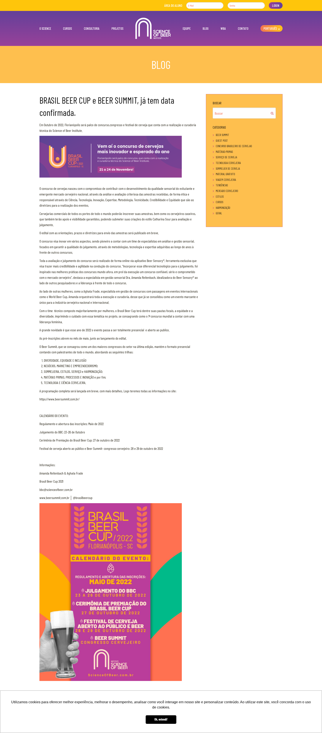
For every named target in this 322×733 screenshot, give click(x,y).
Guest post (222, 140)
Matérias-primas (224, 152)
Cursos (67, 28)
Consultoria (91, 28)
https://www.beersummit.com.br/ (59, 399)
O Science (45, 28)
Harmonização (223, 207)
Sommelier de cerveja (228, 168)
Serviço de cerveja (226, 157)
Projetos (117, 28)
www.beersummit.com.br (54, 498)
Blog (206, 28)
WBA (223, 28)
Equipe (187, 28)
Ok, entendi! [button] (161, 719)
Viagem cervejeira (226, 180)
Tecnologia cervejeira (228, 163)
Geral (219, 213)
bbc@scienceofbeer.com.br (56, 489)
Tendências (222, 185)
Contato (243, 28)
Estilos (220, 196)
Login (275, 5)
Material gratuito (225, 174)
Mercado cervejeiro (227, 191)
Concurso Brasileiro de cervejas (234, 146)
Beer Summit (222, 135)
